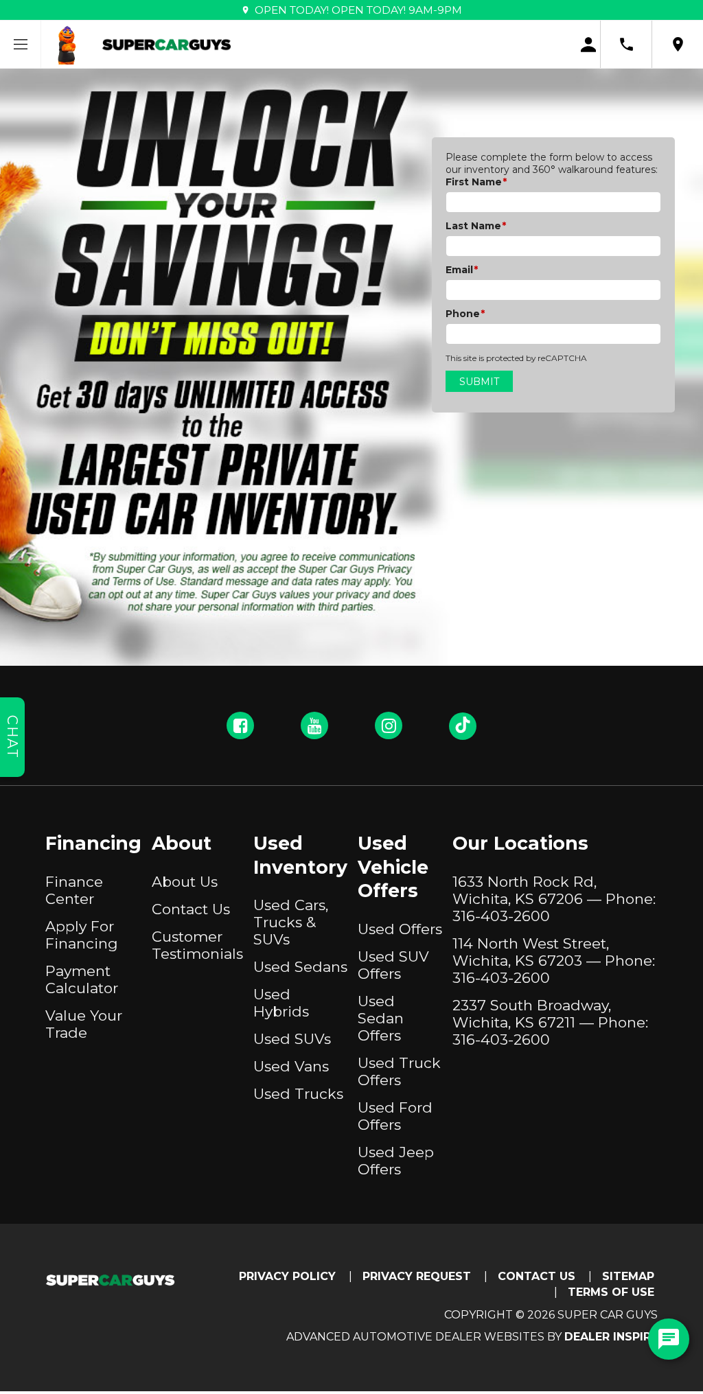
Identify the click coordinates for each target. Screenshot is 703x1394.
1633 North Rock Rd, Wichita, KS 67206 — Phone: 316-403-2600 (554, 899)
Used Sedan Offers (381, 1018)
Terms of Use (611, 1292)
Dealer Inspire (611, 1336)
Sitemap (628, 1276)
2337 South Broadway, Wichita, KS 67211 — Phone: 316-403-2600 (550, 1022)
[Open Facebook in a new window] (240, 725)
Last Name (476, 226)
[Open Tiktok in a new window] (462, 726)
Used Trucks (298, 1093)
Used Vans (291, 1066)
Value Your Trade (83, 1024)
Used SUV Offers (393, 965)
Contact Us (191, 909)
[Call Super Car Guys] (626, 44)
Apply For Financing (81, 935)
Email (462, 270)
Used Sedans (300, 966)
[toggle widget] (668, 1339)
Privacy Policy (287, 1276)
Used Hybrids (281, 1003)
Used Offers (400, 929)
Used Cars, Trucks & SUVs (290, 922)
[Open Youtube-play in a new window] (314, 725)
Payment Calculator (81, 979)
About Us (185, 881)
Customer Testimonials (197, 945)
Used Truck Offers (399, 1071)
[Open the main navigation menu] (20, 45)
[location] (678, 44)
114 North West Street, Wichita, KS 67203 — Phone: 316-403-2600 (553, 960)
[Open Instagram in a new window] (388, 725)
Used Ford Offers (395, 1116)
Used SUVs (292, 1038)
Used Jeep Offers (396, 1160)
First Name (476, 182)
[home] (166, 44)
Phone (465, 313)
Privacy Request (416, 1276)
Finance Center (74, 890)
